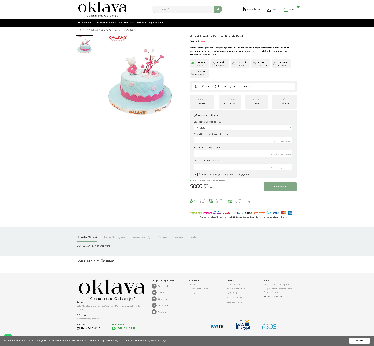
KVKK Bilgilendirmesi (236, 293)
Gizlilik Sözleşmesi (235, 297)
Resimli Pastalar (105, 22)
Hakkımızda (194, 284)
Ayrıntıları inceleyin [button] (157, 340)
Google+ (162, 299)
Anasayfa (81, 30)
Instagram (163, 305)
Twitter (161, 292)
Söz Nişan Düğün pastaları (150, 22)
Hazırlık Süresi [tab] (87, 237)
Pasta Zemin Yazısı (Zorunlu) (208, 147)
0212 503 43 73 (91, 328)
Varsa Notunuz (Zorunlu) (206, 160)
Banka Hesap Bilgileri (198, 288)
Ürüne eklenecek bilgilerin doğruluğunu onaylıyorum (224, 174)
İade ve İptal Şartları (236, 288)
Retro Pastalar (126, 22)
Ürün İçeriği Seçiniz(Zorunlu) (208, 121)
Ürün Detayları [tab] (114, 237)
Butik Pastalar (85, 22)
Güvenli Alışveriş (234, 284)
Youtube (162, 311)
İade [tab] (193, 237)
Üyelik (275, 9)
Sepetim (292, 8)
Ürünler (93, 30)
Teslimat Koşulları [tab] (170, 237)
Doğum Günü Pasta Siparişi (276, 284)
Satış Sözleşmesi (234, 302)
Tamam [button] (359, 341)
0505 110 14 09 (126, 328)
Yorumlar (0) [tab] (141, 237)
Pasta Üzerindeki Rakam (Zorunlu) (211, 134)
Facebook (163, 286)
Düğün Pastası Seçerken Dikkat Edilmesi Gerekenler (278, 290)
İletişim (192, 293)
